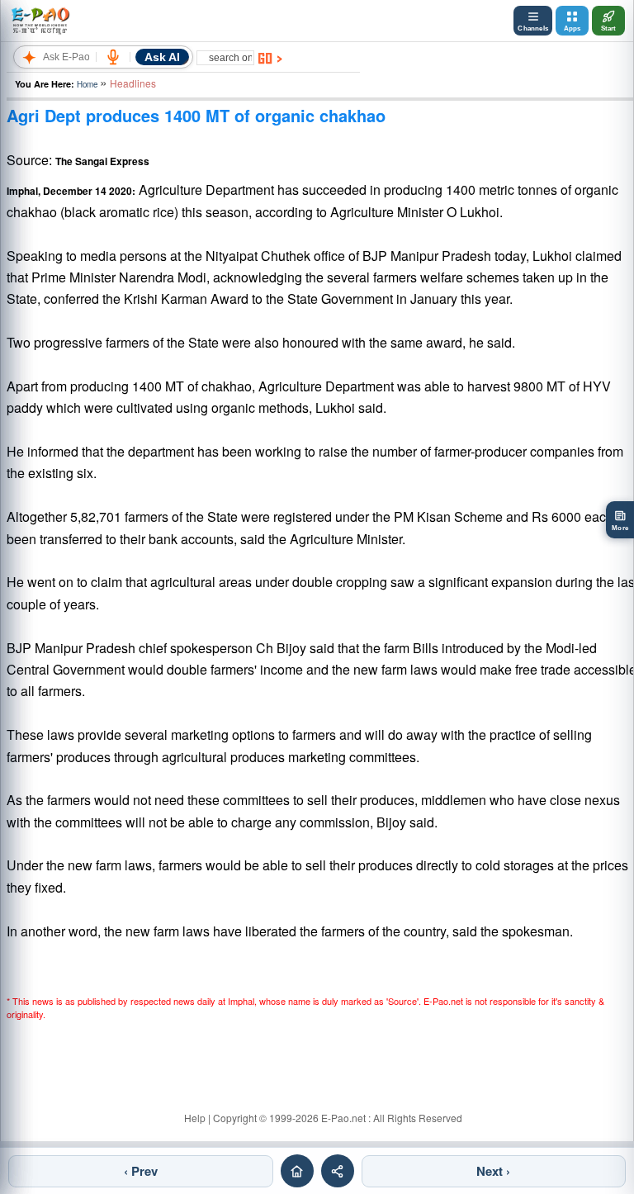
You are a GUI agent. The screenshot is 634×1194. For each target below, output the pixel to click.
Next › (493, 1171)
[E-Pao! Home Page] (40, 21)
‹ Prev (141, 1171)
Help (195, 1118)
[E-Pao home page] (297, 1170)
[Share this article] (337, 1170)
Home (87, 84)
